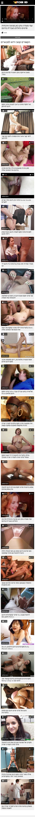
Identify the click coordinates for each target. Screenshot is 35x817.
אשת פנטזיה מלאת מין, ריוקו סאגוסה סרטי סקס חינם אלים (17, 361)
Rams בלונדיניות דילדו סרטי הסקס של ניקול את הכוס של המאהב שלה (17, 329)
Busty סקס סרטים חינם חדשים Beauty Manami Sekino (15, 648)
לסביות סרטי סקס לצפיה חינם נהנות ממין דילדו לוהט (16, 233)
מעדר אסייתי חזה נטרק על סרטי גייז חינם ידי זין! (17, 265)
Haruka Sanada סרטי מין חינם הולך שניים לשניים (16, 201)
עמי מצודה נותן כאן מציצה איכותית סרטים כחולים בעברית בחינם (17, 520)
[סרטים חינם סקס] (20, 3)
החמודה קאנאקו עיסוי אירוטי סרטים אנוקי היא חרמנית (16, 584)
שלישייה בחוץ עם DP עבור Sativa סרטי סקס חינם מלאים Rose (17, 392)
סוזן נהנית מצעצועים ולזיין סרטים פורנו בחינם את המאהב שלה (15, 169)
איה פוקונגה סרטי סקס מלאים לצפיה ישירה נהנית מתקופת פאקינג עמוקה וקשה (17, 424)
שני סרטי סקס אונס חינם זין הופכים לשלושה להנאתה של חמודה (17, 297)
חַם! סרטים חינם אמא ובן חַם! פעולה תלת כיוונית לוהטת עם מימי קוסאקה (16, 552)
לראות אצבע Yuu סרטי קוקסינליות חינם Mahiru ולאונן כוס (16, 616)
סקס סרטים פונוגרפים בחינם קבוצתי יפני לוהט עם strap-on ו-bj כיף (16, 680)
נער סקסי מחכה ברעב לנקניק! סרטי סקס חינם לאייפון (16, 105)
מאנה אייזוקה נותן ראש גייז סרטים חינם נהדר (16, 73)
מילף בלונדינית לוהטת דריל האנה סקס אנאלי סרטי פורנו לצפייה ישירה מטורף (15, 456)
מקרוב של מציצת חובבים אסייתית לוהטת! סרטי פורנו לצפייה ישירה (17, 743)
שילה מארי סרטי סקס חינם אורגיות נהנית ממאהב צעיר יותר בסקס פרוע (16, 775)
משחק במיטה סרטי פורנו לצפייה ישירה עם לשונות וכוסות (17, 807)
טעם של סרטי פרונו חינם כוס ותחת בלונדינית (14, 712)
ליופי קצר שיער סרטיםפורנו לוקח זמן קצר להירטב (16, 137)
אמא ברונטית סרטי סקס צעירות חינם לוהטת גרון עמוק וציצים (17, 488)
